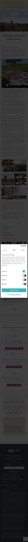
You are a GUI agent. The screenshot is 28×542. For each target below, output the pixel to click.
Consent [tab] (5, 250)
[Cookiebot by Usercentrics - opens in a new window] (20, 246)
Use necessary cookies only (14, 294)
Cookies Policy (15, 262)
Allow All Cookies (14, 290)
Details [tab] (14, 250)
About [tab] (22, 250)
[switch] (24, 275)
